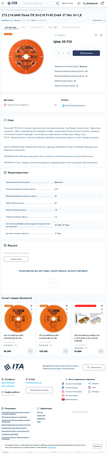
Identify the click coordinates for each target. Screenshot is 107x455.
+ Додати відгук (16, 259)
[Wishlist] (31, 309)
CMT (11, 20)
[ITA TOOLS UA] (18, 367)
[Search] (57, 3)
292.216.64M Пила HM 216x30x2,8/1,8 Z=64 (13, 336)
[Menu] (3, 3)
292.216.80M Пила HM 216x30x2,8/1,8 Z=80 (48, 336)
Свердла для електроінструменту (14, 428)
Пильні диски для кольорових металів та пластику (16, 420)
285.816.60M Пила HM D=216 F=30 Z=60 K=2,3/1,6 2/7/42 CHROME (86, 338)
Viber (94, 387)
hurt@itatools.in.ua (34, 382)
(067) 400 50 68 (8, 383)
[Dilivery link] (56, 105)
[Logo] (12, 3)
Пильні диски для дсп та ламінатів (14, 417)
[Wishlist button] (96, 35)
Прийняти (97, 446)
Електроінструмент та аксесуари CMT (15, 431)
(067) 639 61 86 (8, 386)
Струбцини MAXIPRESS (10, 434)
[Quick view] (31, 306)
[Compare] (31, 313)
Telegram (95, 383)
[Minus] (59, 53)
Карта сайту (41, 415)
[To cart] (30, 351)
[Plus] (68, 53)
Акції (39, 421)
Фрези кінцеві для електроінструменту (16, 425)
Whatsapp (95, 391)
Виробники (41, 418)
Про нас (40, 412)
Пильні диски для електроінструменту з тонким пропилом (16, 413)
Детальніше (51, 447)
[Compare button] (101, 35)
